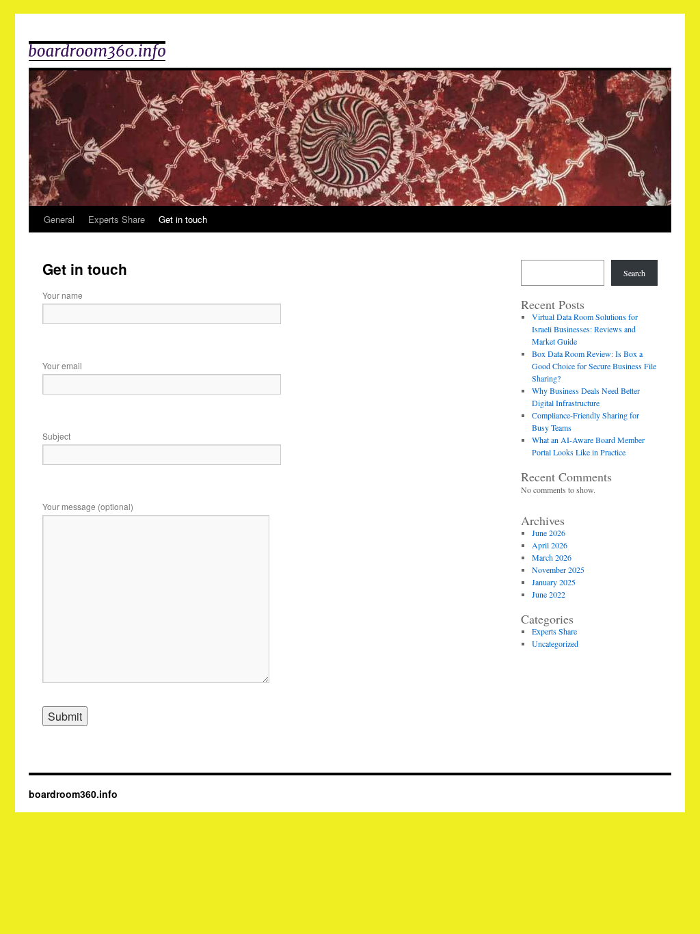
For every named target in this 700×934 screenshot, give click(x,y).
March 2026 (551, 557)
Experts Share (116, 219)
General (59, 219)
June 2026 (548, 532)
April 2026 (549, 544)
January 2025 (554, 581)
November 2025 (558, 569)
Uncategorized (555, 643)
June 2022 (548, 594)
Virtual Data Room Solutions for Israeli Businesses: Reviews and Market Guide (585, 329)
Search (634, 272)
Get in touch (183, 219)
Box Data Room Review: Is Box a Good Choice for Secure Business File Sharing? (594, 366)
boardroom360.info (73, 794)
